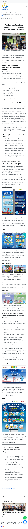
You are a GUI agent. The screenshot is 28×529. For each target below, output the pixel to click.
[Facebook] (2, 526)
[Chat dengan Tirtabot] (25, 522)
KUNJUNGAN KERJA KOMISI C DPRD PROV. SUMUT (13, 513)
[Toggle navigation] (26, 7)
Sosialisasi (14, 23)
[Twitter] (5, 526)
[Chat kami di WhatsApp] (25, 517)
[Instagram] (3, 526)
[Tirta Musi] (5, 6)
